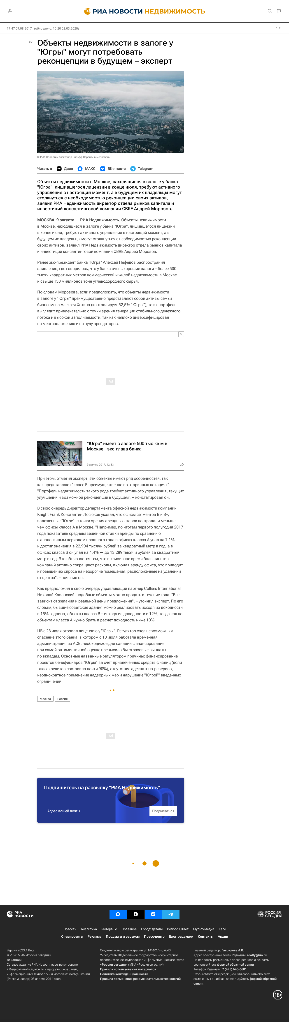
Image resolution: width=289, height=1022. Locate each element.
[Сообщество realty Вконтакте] (153, 914)
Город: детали (152, 929)
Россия (62, 699)
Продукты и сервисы (123, 936)
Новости (69, 929)
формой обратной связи (235, 964)
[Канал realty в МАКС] (118, 914)
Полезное (129, 929)
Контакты (205, 936)
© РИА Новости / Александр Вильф (59, 157)
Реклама (94, 936)
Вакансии (14, 960)
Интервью (109, 929)
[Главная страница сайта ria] (110, 11)
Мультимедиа (203, 929)
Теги (222, 929)
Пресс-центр (154, 936)
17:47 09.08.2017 (19, 28)
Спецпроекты (72, 936)
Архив (223, 936)
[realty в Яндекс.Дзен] (135, 914)
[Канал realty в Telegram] (170, 914)
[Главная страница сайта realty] (144, 11)
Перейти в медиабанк (96, 157)
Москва (45, 699)
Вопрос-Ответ (178, 929)
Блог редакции (181, 936)
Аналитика (89, 929)
